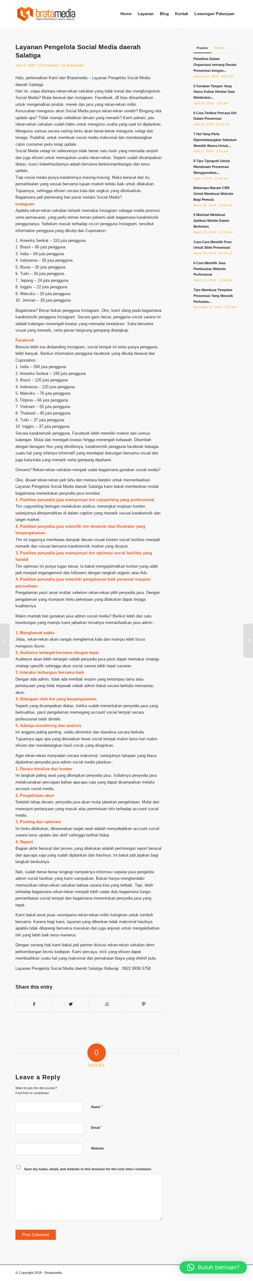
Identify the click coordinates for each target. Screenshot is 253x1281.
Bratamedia (75, 65)
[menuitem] (126, 14)
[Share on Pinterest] (144, 1004)
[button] (213, 1267)
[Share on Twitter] (70, 1004)
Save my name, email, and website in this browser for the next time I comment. (88, 1169)
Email (96, 1127)
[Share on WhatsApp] (107, 1004)
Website (97, 1148)
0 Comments (48, 65)
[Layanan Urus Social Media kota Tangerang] (5, 641)
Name (97, 1106)
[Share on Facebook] (34, 1004)
